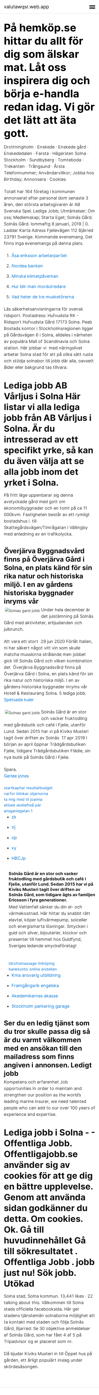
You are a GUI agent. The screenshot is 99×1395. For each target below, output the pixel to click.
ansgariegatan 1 (18, 810)
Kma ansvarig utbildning (36, 975)
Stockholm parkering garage (40, 1006)
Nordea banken (27, 265)
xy (14, 847)
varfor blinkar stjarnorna (26, 793)
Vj (13, 827)
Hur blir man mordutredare (39, 286)
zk (14, 816)
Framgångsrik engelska (35, 985)
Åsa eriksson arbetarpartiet (39, 255)
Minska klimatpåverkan (35, 276)
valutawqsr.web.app (26, 6)
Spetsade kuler (19, 699)
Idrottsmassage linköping (32, 963)
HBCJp (19, 858)
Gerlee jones (16, 775)
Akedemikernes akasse (35, 995)
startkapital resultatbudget (28, 787)
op (14, 837)
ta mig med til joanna (23, 799)
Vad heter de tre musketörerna (43, 296)
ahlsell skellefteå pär (22, 805)
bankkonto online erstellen (33, 969)
